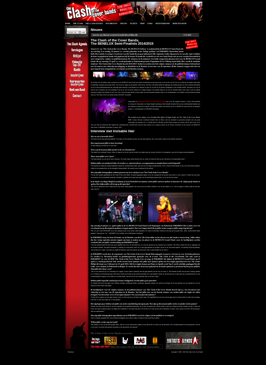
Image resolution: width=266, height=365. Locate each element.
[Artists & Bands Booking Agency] (140, 344)
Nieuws (123, 23)
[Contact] (77, 97)
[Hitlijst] (77, 58)
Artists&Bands (162, 23)
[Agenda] (77, 46)
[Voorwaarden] (77, 86)
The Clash (77, 24)
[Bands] (77, 71)
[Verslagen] (77, 52)
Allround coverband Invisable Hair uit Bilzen (152, 101)
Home (67, 23)
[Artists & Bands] (184, 340)
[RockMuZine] (125, 344)
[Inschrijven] (77, 77)
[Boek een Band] (77, 91)
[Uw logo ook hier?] (96, 344)
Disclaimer (71, 352)
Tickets (133, 23)
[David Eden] (155, 344)
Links (150, 23)
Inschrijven (111, 23)
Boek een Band (179, 23)
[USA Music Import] (110, 344)
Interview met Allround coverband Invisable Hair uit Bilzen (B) (115, 35)
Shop (142, 23)
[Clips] (77, 67)
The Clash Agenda (94, 23)
